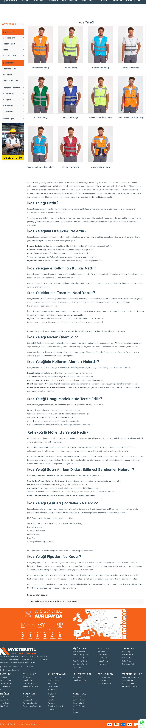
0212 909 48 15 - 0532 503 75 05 (21, 667)
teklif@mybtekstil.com (10, 670)
